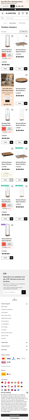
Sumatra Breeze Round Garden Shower (21, 89)
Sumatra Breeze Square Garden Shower (7, 51)
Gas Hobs (3, 338)
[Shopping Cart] (27, 13)
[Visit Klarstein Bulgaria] (22, 386)
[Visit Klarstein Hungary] (9, 386)
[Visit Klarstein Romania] (18, 386)
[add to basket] (11, 68)
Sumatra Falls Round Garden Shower (6, 124)
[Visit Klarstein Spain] (18, 383)
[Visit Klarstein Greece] (18, 390)
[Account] (19, 13)
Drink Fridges (4, 326)
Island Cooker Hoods (6, 315)
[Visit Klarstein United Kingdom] (22, 383)
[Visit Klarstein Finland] (2, 390)
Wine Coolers (4, 306)
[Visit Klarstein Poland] (12, 386)
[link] (7, 41)
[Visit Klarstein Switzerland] (9, 383)
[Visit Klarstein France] (12, 383)
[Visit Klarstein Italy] (15, 383)
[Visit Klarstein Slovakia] (2, 386)
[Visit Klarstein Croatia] (15, 386)
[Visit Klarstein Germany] (2, 383)
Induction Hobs (4, 335)
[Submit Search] (2, 18)
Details (5, 68)
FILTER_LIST (24, 31)
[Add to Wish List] (12, 36)
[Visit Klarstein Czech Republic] (5, 386)
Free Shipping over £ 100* (22, 9)
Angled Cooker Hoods (6, 318)
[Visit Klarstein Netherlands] (9, 390)
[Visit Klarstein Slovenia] (15, 390)
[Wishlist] (23, 13)
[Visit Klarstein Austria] (5, 383)
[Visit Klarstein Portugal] (12, 390)
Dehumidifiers (4, 312)
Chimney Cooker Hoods (6, 332)
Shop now (12, 6)
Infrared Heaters (5, 321)
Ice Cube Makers (5, 324)
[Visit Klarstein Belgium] (5, 390)
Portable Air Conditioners (7, 309)
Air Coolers (3, 329)
